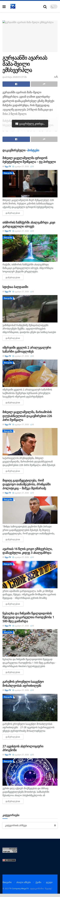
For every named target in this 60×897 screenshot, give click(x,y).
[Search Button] (45, 6)
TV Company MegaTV (19, 888)
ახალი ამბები (23, 882)
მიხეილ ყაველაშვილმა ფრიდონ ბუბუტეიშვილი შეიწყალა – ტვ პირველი (29, 160)
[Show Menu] (4, 6)
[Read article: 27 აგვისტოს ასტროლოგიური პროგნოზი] (30, 772)
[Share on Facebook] (16, 84)
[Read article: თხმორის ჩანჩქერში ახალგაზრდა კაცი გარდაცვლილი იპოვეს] (30, 248)
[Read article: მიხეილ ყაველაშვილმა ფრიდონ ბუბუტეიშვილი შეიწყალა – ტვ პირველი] (30, 183)
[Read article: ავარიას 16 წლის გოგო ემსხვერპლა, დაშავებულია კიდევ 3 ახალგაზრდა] (30, 574)
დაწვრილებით (14, 213)
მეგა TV (8, 166)
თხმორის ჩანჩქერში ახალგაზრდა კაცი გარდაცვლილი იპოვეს (28, 224)
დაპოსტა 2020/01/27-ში (14, 76)
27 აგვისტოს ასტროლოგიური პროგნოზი (22, 748)
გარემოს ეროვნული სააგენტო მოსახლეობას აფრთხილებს (23, 683)
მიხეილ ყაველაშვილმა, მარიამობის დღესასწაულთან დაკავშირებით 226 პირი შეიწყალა (27, 416)
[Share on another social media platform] (44, 84)
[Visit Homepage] (13, 6)
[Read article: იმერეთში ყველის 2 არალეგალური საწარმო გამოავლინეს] (30, 373)
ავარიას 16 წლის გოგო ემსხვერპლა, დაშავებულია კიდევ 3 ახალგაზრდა (27, 551)
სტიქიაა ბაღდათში (15, 287)
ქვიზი (38, 882)
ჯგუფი (49, 882)
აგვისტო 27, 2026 (21, 166)
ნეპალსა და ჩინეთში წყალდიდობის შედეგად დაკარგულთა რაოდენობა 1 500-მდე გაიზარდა (28, 617)
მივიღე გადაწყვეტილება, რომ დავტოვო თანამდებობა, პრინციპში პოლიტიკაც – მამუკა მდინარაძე (26, 484)
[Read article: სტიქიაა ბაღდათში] (30, 308)
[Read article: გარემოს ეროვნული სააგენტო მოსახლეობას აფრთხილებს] (30, 707)
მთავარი (8, 173)
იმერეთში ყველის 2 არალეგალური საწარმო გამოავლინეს (26, 349)
